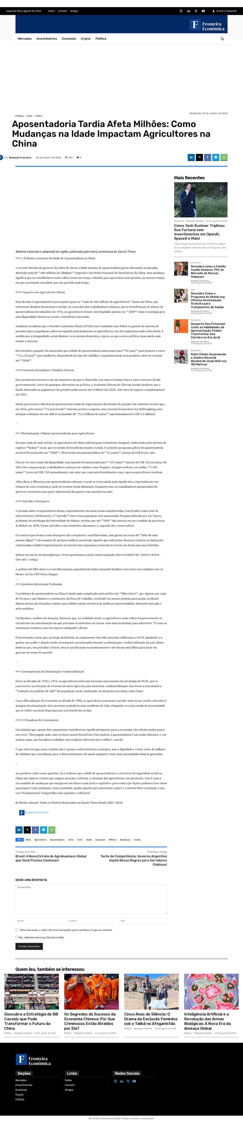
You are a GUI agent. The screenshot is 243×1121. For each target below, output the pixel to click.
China (39, 116)
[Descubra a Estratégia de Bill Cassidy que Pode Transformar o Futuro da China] (31, 992)
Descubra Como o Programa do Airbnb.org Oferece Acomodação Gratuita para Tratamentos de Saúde (208, 300)
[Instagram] (181, 11)
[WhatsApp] (224, 157)
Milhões (113, 839)
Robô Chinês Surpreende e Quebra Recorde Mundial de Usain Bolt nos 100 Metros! (209, 359)
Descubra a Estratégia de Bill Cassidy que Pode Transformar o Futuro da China (31, 1021)
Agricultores (41, 839)
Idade (89, 839)
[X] (196, 11)
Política (19, 116)
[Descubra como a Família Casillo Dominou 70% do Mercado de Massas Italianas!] (181, 269)
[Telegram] (215, 157)
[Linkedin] (188, 11)
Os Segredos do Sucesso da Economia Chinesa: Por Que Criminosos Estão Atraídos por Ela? (90, 1021)
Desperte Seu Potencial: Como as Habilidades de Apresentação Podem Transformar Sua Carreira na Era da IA (208, 330)
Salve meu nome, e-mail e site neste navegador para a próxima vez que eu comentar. (66, 930)
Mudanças (125, 839)
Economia (179, 221)
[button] (222, 38)
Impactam (100, 839)
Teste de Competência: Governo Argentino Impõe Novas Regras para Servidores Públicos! (133, 860)
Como (80, 839)
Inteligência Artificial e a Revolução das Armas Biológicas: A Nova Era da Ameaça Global (207, 1021)
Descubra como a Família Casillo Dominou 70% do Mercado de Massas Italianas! (208, 271)
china (70, 839)
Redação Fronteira (37, 812)
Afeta (28, 839)
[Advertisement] (121, 84)
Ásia (29, 116)
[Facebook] (207, 157)
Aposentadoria (57, 839)
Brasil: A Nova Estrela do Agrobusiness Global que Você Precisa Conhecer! (50, 858)
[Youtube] (203, 11)
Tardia (137, 839)
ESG (193, 290)
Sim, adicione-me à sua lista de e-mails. (41, 937)
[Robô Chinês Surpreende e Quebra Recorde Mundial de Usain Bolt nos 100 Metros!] (181, 356)
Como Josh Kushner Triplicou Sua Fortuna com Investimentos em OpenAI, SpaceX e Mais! (199, 232)
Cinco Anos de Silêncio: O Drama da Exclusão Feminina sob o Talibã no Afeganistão (150, 1019)
